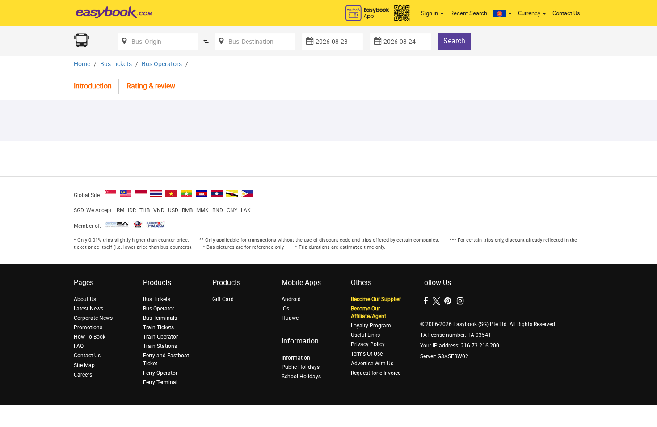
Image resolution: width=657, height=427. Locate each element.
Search (454, 41)
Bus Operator (158, 309)
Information (296, 358)
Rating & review (150, 86)
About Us (85, 299)
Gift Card (223, 299)
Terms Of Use (367, 354)
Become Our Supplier (376, 299)
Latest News (88, 309)
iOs (285, 309)
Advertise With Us (372, 363)
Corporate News (93, 318)
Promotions (88, 327)
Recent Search (468, 13)
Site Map (84, 365)
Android (291, 299)
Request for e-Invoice (375, 373)
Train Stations (160, 346)
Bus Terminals (160, 318)
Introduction (93, 86)
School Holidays (301, 376)
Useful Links (365, 335)
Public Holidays (301, 367)
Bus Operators (162, 64)
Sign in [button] (430, 13)
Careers (83, 375)
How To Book (89, 337)
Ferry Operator (160, 373)
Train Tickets (158, 327)
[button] (502, 13)
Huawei (291, 318)
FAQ (79, 346)
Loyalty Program (371, 325)
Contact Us (566, 13)
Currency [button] (530, 13)
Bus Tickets (116, 64)
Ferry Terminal (160, 382)
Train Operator (160, 337)
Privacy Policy (368, 344)
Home (82, 64)
